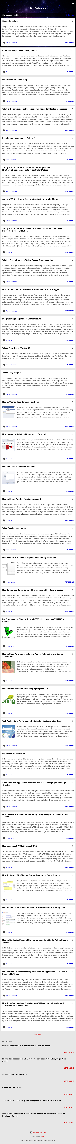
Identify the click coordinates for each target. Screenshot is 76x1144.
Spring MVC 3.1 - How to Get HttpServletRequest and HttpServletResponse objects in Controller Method (26, 168)
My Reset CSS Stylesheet (13, 753)
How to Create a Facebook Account (18, 466)
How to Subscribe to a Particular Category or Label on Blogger (30, 289)
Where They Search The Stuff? (16, 348)
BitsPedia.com (38, 8)
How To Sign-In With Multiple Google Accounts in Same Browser (31, 875)
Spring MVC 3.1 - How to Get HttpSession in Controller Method (30, 199)
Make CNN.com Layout (11, 1087)
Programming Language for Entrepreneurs (21, 319)
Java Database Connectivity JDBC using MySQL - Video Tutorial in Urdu (31, 1100)
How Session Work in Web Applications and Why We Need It (29, 557)
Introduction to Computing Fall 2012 (18, 138)
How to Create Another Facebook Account (21, 499)
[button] (72, 21)
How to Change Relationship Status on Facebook (24, 434)
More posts (38, 1034)
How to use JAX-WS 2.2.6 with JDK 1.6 (19, 846)
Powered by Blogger (39, 1132)
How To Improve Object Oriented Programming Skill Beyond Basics (32, 590)
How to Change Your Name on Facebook (20, 402)
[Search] (73, 4)
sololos (42, 1136)
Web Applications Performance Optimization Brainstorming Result (32, 721)
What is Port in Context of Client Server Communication (27, 260)
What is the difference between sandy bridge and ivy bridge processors (34, 109)
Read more (69, 42)
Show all (70, 15)
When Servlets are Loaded (14, 528)
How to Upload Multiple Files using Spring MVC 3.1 (25, 688)
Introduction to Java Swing (14, 80)
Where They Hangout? (12, 372)
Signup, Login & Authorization (14, 1074)
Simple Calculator (10, 21)
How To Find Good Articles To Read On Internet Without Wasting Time (33, 907)
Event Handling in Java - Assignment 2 (19, 50)
